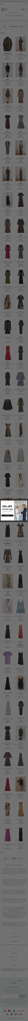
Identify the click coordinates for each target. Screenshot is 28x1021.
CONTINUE (7, 515)
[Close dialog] (26, 501)
